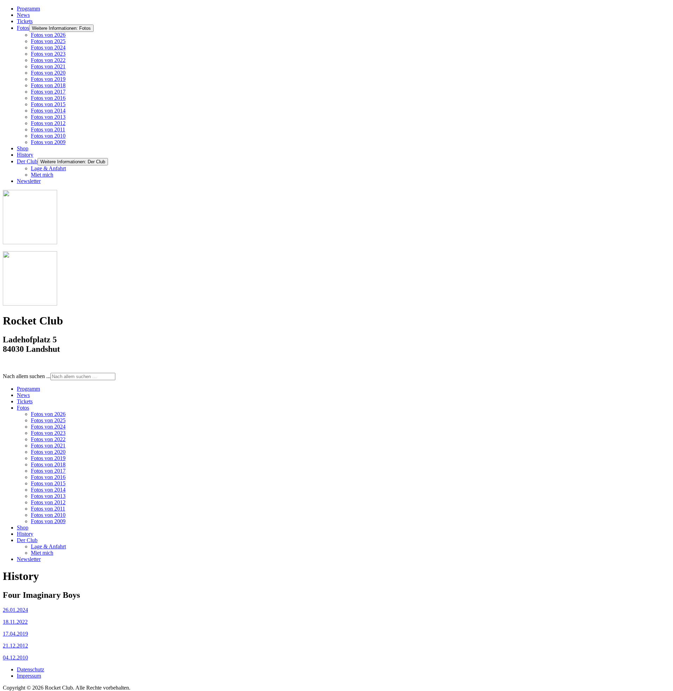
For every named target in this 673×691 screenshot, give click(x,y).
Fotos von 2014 (48, 111)
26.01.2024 (15, 610)
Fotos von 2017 (48, 92)
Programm (28, 9)
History (25, 155)
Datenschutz (30, 669)
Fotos (23, 28)
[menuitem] (28, 389)
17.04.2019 (15, 634)
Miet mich (42, 175)
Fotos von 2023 (48, 54)
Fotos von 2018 (48, 85)
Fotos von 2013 (48, 117)
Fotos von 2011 (48, 129)
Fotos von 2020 (48, 73)
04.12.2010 (15, 658)
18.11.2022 (15, 622)
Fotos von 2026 (48, 35)
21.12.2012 (15, 646)
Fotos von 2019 (48, 79)
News (23, 15)
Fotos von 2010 (48, 136)
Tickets (25, 21)
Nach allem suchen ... (26, 376)
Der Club (27, 161)
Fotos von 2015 (48, 104)
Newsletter (29, 181)
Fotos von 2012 (48, 123)
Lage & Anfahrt (48, 168)
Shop (22, 148)
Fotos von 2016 (48, 98)
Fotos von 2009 (48, 142)
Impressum (29, 676)
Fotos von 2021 (48, 66)
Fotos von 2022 (48, 60)
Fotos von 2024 (48, 47)
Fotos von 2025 (48, 41)
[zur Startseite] (30, 242)
